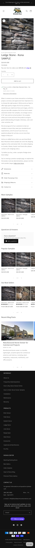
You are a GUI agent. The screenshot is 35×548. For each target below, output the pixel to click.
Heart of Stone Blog (9, 472)
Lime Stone (7, 429)
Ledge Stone (7, 425)
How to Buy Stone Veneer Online (13, 386)
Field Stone (7, 417)
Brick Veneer (7, 413)
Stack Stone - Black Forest (7, 302)
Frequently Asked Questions (12, 382)
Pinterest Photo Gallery (10, 476)
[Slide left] (14, 224)
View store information (9, 93)
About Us (6, 378)
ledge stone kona (19, 163)
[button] (4, 11)
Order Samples (8, 468)
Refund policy (26, 539)
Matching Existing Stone (10, 460)
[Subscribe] (29, 513)
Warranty (6, 402)
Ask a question (12, 241)
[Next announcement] (32, 3)
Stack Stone (7, 437)
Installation (7, 394)
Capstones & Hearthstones (11, 445)
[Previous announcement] (3, 3)
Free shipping (4, 64)
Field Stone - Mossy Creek (22, 302)
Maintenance (7, 398)
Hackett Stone (8, 421)
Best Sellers (7, 464)
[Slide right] (21, 224)
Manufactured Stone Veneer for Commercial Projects (15, 343)
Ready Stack (7, 433)
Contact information (18, 545)
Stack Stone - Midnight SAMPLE (21, 215)
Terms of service (18, 542)
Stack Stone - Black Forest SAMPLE (7, 215)
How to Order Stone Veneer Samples (14, 390)
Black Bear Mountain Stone (15, 539)
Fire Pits (6, 449)
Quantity (3, 71)
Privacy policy (9, 542)
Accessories (7, 441)
